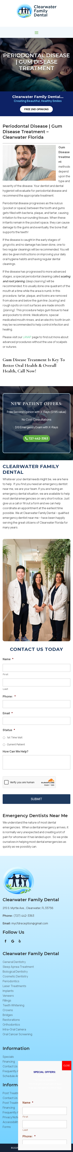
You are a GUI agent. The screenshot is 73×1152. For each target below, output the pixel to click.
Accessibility (11, 1122)
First (5, 674)
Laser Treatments (14, 986)
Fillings (7, 1000)
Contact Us (10, 1066)
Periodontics (11, 981)
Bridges (8, 1015)
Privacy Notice (12, 1117)
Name (8, 659)
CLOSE (66, 1065)
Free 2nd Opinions (36, 109)
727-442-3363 (38, 438)
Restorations (11, 1020)
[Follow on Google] (12, 941)
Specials (8, 1057)
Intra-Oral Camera (14, 1029)
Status (9, 730)
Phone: (9, 696)
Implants (8, 991)
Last (5, 689)
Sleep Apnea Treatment (18, 967)
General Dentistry (14, 962)
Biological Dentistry (15, 971)
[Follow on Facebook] (5, 941)
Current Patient (16, 744)
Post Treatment (13, 1093)
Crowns (8, 1010)
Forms (7, 1127)
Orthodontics (11, 1024)
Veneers (8, 996)
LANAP (27, 337)
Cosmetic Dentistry (15, 976)
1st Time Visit (15, 737)
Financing (9, 1061)
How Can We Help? (15, 751)
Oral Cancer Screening (17, 1034)
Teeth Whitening (13, 1005)
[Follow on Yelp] (20, 941)
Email (8, 713)
